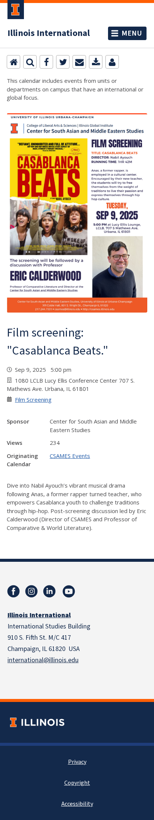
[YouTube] (69, 591)
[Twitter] (63, 62)
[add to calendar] (95, 62)
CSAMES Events (70, 455)
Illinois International (48, 33)
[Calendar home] (13, 62)
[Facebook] (46, 62)
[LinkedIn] (49, 591)
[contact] (112, 62)
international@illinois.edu (42, 660)
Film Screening (33, 399)
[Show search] (30, 62)
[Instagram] (31, 591)
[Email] (79, 62)
